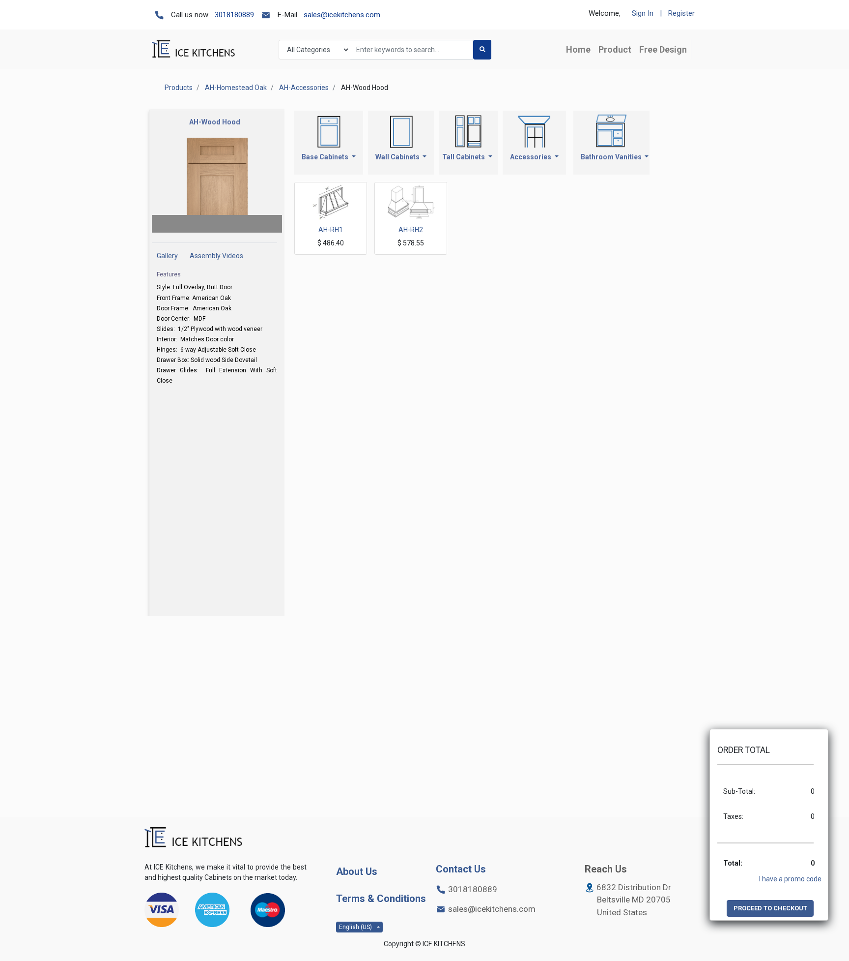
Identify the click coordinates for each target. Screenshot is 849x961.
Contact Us (461, 869)
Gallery (167, 256)
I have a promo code (790, 879)
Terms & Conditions (381, 898)
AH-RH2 (410, 230)
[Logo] (193, 837)
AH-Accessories (304, 87)
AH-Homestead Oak (236, 87)
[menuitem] (578, 49)
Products (179, 87)
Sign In (642, 13)
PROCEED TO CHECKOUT (770, 908)
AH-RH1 (330, 230)
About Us (356, 871)
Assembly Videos (216, 256)
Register (681, 13)
